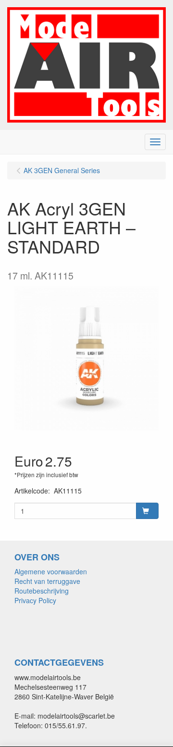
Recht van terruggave (47, 581)
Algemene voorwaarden (50, 571)
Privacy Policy (35, 600)
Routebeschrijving (41, 590)
